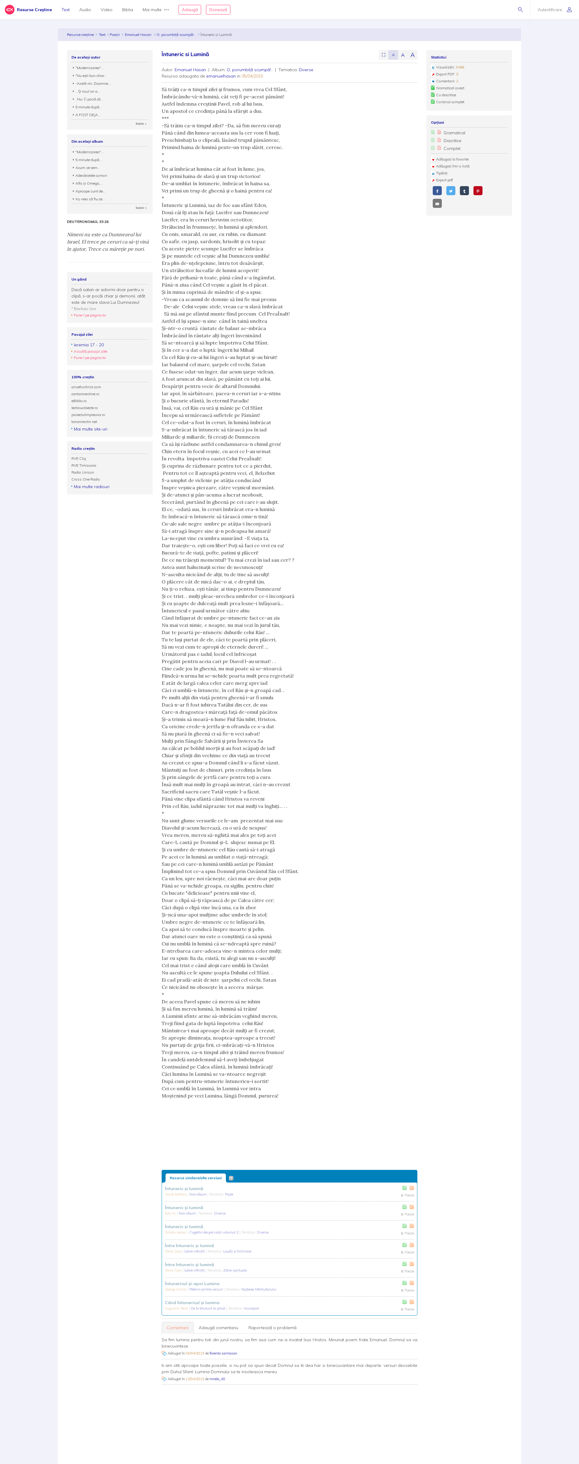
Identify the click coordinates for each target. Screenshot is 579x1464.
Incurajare (251, 1308)
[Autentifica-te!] (404, 1188)
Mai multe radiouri (91, 486)
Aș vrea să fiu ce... (90, 199)
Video (106, 9)
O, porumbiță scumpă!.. (176, 34)
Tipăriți (442, 173)
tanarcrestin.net (84, 421)
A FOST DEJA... (88, 115)
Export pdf (444, 180)
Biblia (127, 9)
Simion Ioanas (176, 1232)
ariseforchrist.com (86, 387)
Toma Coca (173, 1251)
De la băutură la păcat (208, 1308)
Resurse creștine (80, 34)
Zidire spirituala (235, 1270)
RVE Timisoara (83, 465)
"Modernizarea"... (89, 67)
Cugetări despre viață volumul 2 (214, 1232)
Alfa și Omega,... (89, 183)
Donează (218, 9)
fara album (198, 1194)
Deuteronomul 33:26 (88, 222)
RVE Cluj (78, 458)
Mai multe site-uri (90, 429)
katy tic (171, 1213)
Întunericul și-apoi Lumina (192, 1283)
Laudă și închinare (237, 1251)
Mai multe (152, 9)
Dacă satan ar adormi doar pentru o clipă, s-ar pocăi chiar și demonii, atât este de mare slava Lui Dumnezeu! (108, 296)
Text (66, 9)
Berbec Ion (85, 308)
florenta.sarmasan (223, 1353)
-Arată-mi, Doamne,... (93, 83)
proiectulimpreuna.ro (88, 414)
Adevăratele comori (91, 175)
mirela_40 (217, 1379)
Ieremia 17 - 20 (89, 345)
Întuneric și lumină (184, 1188)
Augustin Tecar (177, 1308)
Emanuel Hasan (138, 34)
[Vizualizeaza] (412, 1188)
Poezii (115, 34)
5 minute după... (88, 107)
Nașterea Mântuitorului (258, 1289)
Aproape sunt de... (90, 191)
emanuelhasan (221, 76)
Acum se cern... (87, 167)
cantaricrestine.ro (85, 394)
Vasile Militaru (176, 1194)
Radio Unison (82, 472)
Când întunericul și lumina (192, 1302)
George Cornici (176, 1289)
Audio (85, 9)
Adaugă (190, 9)
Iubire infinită (195, 1251)
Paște (229, 1194)
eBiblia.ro (79, 401)
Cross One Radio (85, 479)
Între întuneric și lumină (189, 1245)
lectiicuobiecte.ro (84, 407)
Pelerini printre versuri (206, 1289)
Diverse (306, 69)
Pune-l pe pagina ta (90, 315)
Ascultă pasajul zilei (90, 351)
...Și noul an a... (87, 91)
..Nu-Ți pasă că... (89, 99)
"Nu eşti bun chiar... (91, 75)
